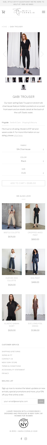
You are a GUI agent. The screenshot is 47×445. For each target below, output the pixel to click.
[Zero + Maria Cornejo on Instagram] (25, 439)
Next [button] (40, 53)
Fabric (24, 145)
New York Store (9, 362)
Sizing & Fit (7, 355)
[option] (23, 53)
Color (23, 157)
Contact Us (7, 359)
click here (18, 135)
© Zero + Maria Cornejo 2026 (23, 431)
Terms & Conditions (11, 366)
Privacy (5, 373)
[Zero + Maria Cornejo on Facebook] (21, 439)
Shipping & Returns (11, 351)
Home (4, 27)
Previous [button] (6, 53)
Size (23, 169)
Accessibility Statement (13, 370)
